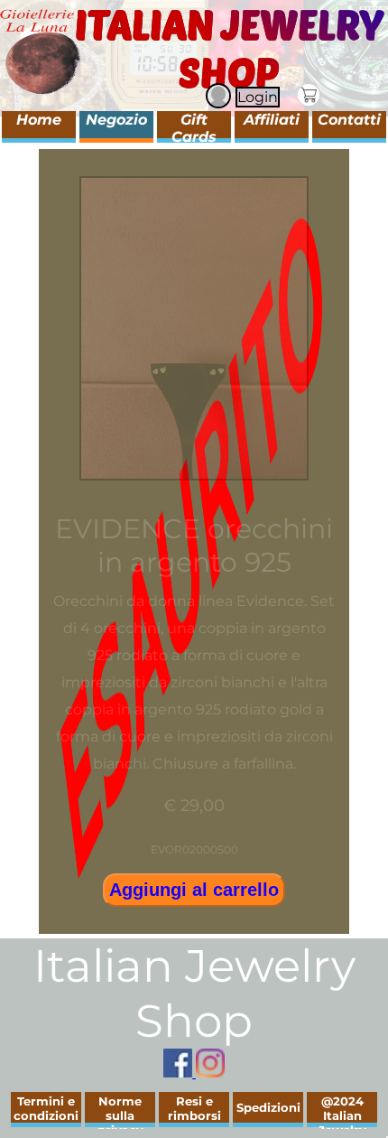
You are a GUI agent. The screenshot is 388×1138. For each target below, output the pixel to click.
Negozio (116, 119)
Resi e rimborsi (194, 1108)
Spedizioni (268, 1107)
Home (38, 119)
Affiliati (272, 119)
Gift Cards (194, 128)
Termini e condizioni (46, 1108)
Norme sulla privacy (120, 1115)
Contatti (349, 119)
